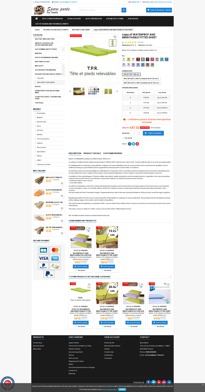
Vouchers (108, 358)
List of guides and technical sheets (51, 24)
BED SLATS (39, 66)
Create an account (164, 2)
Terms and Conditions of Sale (80, 346)
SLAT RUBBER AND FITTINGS (46, 49)
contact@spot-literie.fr (68, 2)
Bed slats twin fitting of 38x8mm (55, 177)
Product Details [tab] (92, 153)
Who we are (73, 358)
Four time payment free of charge (82, 367)
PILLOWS (40, 78)
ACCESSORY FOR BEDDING (45, 70)
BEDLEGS (38, 53)
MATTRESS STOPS (42, 61)
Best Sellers (39, 170)
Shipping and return (76, 361)
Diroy (39, 126)
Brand (141, 45)
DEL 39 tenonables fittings (55, 227)
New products (38, 346)
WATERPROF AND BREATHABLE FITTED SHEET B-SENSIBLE (107, 255)
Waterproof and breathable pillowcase (80, 254)
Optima (40, 143)
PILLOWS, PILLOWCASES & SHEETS (48, 74)
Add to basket (153, 133)
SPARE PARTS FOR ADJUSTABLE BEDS (47, 92)
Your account (74, 18)
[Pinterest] (137, 144)
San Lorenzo (41, 147)
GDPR (71, 364)
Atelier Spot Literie (114, 18)
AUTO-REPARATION (93, 18)
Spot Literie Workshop (52, 18)
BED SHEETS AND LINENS (46, 82)
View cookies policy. (110, 389)
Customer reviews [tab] (112, 153)
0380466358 (45, 2)
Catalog (37, 35)
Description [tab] (75, 153)
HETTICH (40, 130)
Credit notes (109, 352)
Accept (122, 389)
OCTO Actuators (43, 139)
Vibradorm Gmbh (43, 164)
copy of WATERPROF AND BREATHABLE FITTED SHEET (80, 311)
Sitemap (72, 373)
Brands (37, 109)
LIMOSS (39, 134)
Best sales (37, 349)
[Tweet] (133, 144)
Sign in (152, 2)
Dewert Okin (41, 122)
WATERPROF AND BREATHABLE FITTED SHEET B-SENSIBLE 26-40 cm (107, 311)
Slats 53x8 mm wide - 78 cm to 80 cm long (55, 190)
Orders (107, 349)
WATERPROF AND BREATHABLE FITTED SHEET (160, 310)
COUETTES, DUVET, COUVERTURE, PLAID (48, 98)
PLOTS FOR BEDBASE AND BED (46, 57)
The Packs (39, 103)
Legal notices (74, 343)
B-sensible (41, 113)
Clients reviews (74, 349)
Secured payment (76, 352)
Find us (71, 355)
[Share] (129, 144)
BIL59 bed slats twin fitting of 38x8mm (55, 202)
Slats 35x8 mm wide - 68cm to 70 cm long (55, 215)
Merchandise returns (112, 346)
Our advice (133, 18)
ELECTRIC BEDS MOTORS (45, 39)
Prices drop (37, 343)
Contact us (73, 370)
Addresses (108, 355)
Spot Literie (41, 152)
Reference (126, 45)
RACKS (38, 86)
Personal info (109, 343)
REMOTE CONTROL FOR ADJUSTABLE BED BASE (44, 44)
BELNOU (40, 117)
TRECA (39, 156)
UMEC (39, 160)
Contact (144, 337)
